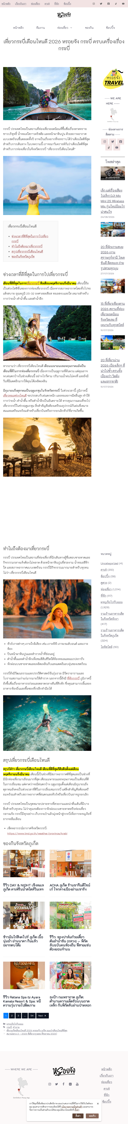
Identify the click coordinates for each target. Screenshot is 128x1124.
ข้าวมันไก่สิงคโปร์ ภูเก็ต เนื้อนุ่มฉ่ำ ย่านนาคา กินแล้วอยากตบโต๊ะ (23, 941)
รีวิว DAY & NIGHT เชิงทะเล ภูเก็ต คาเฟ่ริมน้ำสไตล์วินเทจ (23, 887)
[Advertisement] (87, 241)
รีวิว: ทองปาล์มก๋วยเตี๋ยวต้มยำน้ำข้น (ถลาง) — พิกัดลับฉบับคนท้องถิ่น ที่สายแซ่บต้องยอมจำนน (70, 943)
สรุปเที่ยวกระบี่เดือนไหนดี (27, 251)
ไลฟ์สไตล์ (106, 647)
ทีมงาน (40, 28)
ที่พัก (56, 3)
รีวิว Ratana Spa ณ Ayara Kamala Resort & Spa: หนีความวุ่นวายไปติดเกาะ (22, 1001)
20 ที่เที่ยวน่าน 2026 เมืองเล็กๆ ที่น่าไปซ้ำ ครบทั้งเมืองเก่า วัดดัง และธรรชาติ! (113, 370)
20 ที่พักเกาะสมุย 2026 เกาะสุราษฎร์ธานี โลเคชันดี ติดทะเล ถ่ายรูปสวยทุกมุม (113, 257)
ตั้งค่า (77, 1109)
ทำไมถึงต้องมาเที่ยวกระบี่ (27, 246)
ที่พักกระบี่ (73, 678)
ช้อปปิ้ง (67, 3)
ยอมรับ (92, 1115)
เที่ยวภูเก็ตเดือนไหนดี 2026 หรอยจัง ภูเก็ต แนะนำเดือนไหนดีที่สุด (37, 1030)
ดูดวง (104, 583)
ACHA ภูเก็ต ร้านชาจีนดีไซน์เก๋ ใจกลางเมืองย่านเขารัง (70, 887)
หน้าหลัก (6, 3)
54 (32, 1015)
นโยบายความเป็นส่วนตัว (72, 1106)
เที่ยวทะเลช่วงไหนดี (15, 395)
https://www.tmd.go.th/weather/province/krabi (37, 833)
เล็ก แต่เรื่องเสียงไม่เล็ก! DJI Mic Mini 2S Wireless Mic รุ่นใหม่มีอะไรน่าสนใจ (113, 201)
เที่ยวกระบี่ (33, 283)
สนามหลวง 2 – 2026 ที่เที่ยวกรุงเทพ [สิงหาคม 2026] (32, 1033)
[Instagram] (50, 1084)
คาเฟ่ (47, 3)
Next (40, 1015)
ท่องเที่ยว (35, 3)
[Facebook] (63, 1084)
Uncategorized (109, 563)
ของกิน (89, 28)
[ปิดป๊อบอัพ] (98, 1103)
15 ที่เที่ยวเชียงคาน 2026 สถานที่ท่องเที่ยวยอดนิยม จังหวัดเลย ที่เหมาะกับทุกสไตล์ (113, 314)
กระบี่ (9, 1027)
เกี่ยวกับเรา (20, 3)
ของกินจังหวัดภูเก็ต (23, 256)
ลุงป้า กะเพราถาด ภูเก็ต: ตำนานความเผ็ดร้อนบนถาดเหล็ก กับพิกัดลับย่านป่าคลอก (70, 1001)
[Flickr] (70, 1084)
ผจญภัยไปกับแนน (15, 1023)
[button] (1, 1123)
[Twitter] (56, 1084)
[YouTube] (77, 1084)
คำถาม (16, 1027)
